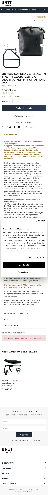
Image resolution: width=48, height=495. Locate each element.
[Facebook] (22, 458)
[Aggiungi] (14, 101)
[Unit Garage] (7, 3)
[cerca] (35, 3)
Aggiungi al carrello (24, 108)
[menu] (44, 3)
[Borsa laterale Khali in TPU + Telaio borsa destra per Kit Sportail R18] (24, 47)
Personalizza (23, 272)
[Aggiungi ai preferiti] (18, 376)
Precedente (41, 17)
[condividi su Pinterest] (19, 127)
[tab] (24, 134)
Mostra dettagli (35, 258)
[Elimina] (30, 101)
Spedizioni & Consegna (12, 96)
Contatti (8, 463)
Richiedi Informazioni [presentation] (16, 314)
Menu (5, 473)
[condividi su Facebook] (15, 127)
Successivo (39, 20)
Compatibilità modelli (25, 116)
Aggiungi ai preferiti (25, 122)
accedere (12, 338)
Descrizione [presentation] (10, 134)
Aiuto (5, 478)
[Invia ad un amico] (10, 127)
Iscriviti (24, 435)
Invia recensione (28, 127)
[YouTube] (32, 458)
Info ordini (9, 483)
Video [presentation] (6, 320)
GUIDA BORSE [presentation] (10, 326)
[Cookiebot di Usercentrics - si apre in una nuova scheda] (35, 221)
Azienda (7, 468)
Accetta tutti (24, 265)
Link (37, 440)
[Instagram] (27, 458)
